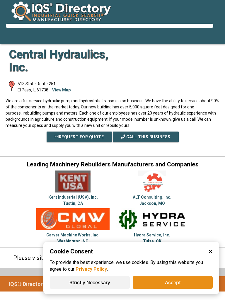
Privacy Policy (91, 269)
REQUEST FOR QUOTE (81, 136)
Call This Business (148, 136)
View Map (61, 90)
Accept (173, 282)
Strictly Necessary (89, 282)
